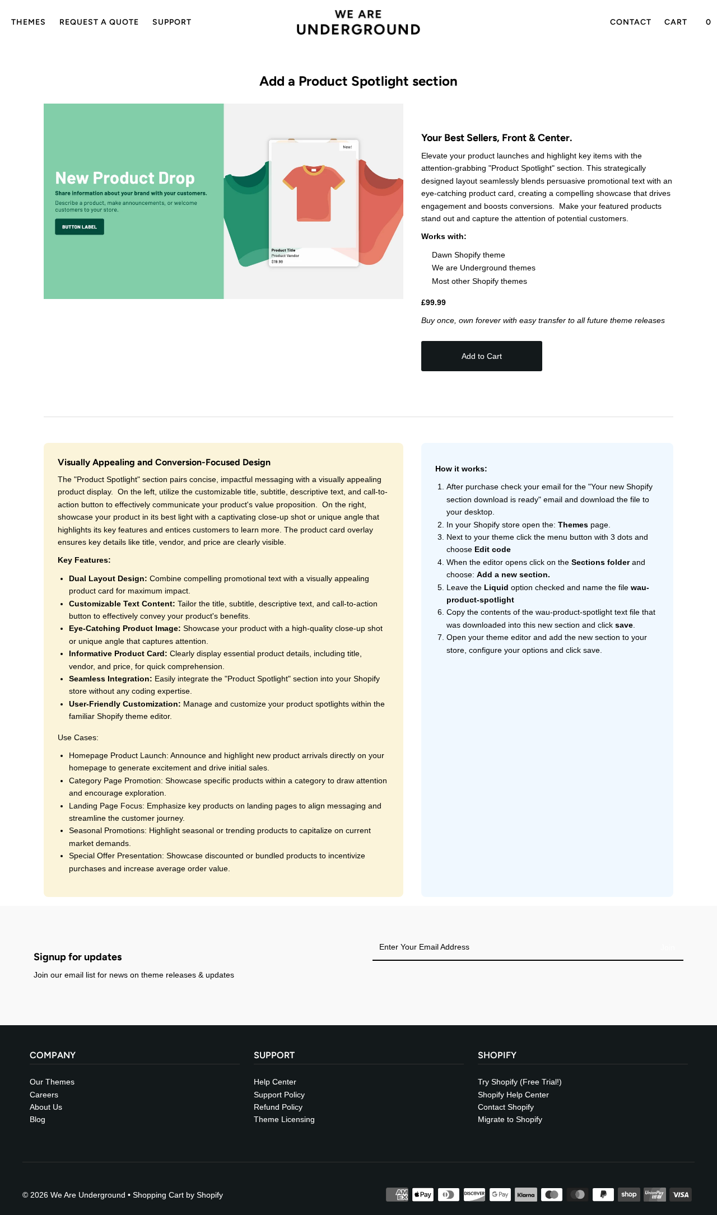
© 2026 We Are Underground (73, 1194)
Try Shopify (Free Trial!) (520, 1081)
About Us (46, 1106)
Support (172, 22)
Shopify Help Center (513, 1094)
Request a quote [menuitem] (99, 22)
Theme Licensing (284, 1119)
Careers (44, 1094)
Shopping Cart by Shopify (178, 1194)
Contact (630, 22)
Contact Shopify (506, 1106)
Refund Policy (278, 1106)
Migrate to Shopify (510, 1119)
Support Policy (279, 1094)
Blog (37, 1119)
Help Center (275, 1081)
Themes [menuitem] (28, 22)
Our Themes (52, 1081)
